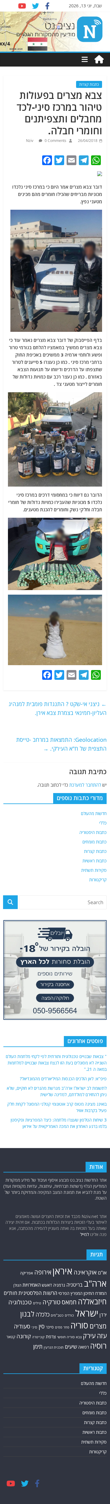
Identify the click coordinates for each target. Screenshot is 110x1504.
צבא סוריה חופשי (69, 1337)
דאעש (47, 1285)
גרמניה (59, 1285)
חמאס (69, 1302)
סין (41, 1326)
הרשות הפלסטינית (37, 1292)
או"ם (102, 1272)
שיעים (71, 1346)
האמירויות (32, 1284)
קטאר (10, 1336)
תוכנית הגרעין (54, 1347)
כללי (103, 823)
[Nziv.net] (99, 59)
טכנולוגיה (20, 1302)
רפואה (83, 1347)
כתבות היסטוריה (93, 832)
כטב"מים (57, 1315)
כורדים (69, 1315)
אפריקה (26, 1273)
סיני (34, 1327)
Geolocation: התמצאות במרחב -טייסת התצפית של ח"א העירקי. (61, 744)
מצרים (98, 1325)
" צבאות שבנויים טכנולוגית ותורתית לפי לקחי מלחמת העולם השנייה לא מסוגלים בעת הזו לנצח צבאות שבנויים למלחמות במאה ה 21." (56, 1062)
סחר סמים (62, 1327)
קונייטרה (38, 1337)
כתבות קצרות (89, 84)
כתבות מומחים (94, 842)
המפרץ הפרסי (70, 1293)
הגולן (17, 1285)
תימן (37, 1346)
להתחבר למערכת (85, 785)
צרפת (51, 1336)
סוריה (79, 1325)
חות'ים (10, 1292)
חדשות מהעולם (94, 813)
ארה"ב (95, 1283)
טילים (37, 1303)
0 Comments (55, 140)
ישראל (86, 1313)
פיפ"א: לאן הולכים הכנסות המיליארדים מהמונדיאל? (63, 1079)
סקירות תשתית (94, 870)
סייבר (50, 1327)
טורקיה (51, 1302)
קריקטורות (98, 879)
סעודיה (22, 1326)
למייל (84, 1234)
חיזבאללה (92, 1301)
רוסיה (98, 1345)
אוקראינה (85, 1272)
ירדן (103, 1314)
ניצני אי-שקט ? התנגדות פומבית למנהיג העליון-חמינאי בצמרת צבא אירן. (58, 708)
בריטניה (74, 1284)
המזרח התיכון (95, 1293)
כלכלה (42, 1314)
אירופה (42, 1272)
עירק (89, 1335)
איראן (62, 1271)
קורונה (23, 1336)
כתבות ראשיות (94, 861)
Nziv (30, 140)
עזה (102, 1335)
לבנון (27, 1314)
